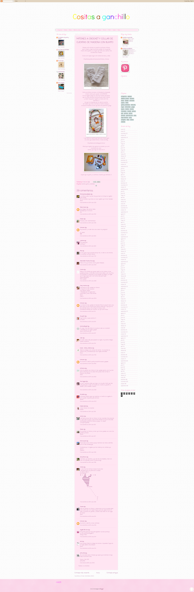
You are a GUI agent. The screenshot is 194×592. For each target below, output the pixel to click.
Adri (81, 541)
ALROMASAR (61, 72)
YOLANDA (82, 394)
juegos (133, 107)
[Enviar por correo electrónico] (94, 182)
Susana (82, 506)
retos (135, 115)
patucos (134, 111)
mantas (132, 109)
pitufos (130, 113)
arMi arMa (82, 553)
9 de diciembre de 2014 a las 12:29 (88, 202)
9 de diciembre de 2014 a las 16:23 (88, 236)
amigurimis (124, 96)
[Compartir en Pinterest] (99, 182)
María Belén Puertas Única (86, 261)
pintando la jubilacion (127, 48)
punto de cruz (129, 115)
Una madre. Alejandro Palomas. (131, 40)
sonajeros (123, 120)
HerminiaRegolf (83, 326)
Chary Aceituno (83, 285)
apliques (130, 96)
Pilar (81, 251)
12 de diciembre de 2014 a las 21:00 (88, 525)
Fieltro (109, 30)
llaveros (127, 109)
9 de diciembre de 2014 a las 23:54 (88, 298)
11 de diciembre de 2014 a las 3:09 (88, 411)
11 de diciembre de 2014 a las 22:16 (88, 502)
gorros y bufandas (90, 184)
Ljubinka (82, 240)
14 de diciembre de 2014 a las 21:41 (88, 537)
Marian (81, 429)
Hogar (119, 30)
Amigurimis (60, 30)
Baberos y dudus (77, 30)
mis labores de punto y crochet (63, 38)
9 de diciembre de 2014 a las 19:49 (88, 265)
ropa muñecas (124, 117)
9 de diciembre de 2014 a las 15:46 (88, 223)
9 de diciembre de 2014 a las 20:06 (88, 281)
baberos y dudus (125, 98)
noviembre (123, 133)
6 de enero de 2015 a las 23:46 (87, 563)
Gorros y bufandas (86, 30)
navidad (129, 111)
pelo (122, 113)
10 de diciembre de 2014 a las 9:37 (88, 333)
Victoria (81, 467)
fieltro (126, 103)
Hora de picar (83, 441)
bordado (126, 100)
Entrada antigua (112, 573)
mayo (122, 144)
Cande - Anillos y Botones (86, 348)
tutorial (131, 120)
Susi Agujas (83, 381)
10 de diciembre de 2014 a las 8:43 (88, 321)
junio (122, 142)
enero (122, 129)
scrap (130, 117)
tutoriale (123, 122)
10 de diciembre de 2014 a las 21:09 (88, 390)
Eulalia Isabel (83, 406)
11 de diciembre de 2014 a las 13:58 (88, 462)
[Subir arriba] (192, 589)
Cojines (114, 30)
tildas (128, 120)
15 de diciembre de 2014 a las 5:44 (88, 548)
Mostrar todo (69, 93)
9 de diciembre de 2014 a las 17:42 (88, 256)
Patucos (104, 30)
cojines (122, 103)
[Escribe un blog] (95, 182)
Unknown (82, 227)
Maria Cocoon (83, 207)
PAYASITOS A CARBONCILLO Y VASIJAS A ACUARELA (132, 51)
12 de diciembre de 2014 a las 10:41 (88, 516)
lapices (122, 109)
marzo (122, 154)
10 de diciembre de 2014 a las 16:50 (88, 363)
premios (123, 115)
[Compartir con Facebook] (98, 182)
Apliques (99, 30)
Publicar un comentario (84, 566)
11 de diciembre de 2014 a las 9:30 (88, 425)
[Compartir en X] (96, 182)
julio (122, 140)
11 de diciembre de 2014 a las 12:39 (88, 452)
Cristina (82, 269)
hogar (122, 107)
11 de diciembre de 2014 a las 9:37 (88, 436)
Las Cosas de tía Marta (63, 50)
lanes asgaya (61, 83)
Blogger (102, 589)
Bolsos (70, 30)
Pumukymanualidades (85, 194)
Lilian (81, 338)
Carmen (82, 416)
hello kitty (133, 105)
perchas (126, 113)
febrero (122, 156)
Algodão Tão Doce (84, 530)
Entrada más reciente (82, 573)
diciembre (123, 160)
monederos (123, 111)
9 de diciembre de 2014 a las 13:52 (88, 214)
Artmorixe (82, 368)
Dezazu (82, 219)
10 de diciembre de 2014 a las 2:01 (88, 311)
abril (122, 152)
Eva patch (82, 316)
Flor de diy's (61, 61)
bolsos (122, 100)
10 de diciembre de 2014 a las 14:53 (88, 355)
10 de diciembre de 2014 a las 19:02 (88, 377)
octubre (122, 135)
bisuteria (84, 184)
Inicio (98, 573)
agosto (122, 214)
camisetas (132, 100)
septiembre (123, 137)
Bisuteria (94, 30)
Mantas (65, 30)
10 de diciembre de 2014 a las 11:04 (88, 343)
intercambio (127, 107)
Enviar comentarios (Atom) (87, 576)
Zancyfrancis (83, 457)
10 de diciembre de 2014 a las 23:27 (88, 401)
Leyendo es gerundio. (127, 37)
